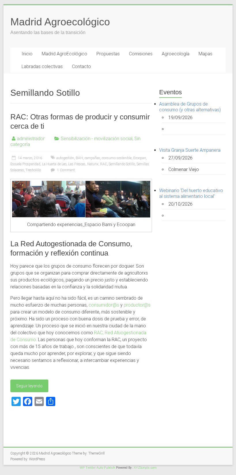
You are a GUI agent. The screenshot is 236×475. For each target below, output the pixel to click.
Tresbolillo (33, 170)
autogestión (65, 158)
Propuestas (108, 54)
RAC (103, 164)
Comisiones (141, 54)
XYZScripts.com (145, 468)
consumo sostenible (117, 158)
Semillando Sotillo (122, 164)
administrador (31, 138)
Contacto (81, 66)
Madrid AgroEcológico (64, 54)
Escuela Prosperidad (25, 164)
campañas (92, 158)
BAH (79, 158)
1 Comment (65, 170)
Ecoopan (139, 158)
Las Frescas (76, 164)
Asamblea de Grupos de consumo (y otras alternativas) (190, 106)
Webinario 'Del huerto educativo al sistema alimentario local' (191, 193)
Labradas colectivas (42, 66)
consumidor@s (104, 305)
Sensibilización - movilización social (96, 138)
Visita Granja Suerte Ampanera (189, 150)
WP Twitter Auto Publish (97, 468)
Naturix (92, 164)
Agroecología (175, 54)
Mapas (205, 54)
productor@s (137, 305)
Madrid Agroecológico (60, 22)
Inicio (27, 54)
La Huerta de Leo (54, 164)
